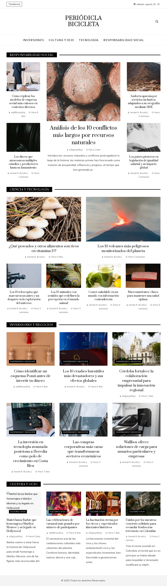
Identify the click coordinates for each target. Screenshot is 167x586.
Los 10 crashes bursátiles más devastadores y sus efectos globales (83, 376)
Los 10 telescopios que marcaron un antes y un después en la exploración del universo (24, 297)
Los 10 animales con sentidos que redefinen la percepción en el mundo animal (63, 297)
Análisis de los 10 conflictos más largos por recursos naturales (83, 135)
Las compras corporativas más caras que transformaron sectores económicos (83, 449)
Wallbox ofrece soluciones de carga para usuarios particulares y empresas (136, 449)
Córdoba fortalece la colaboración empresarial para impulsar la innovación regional (136, 381)
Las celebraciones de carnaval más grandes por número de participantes (63, 523)
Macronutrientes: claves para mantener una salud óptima (143, 295)
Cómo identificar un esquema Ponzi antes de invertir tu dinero (31, 376)
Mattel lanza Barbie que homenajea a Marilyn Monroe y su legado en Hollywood (22, 525)
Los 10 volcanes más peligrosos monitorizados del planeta (123, 248)
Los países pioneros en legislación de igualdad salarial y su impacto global (143, 162)
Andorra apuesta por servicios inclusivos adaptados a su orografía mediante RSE (144, 101)
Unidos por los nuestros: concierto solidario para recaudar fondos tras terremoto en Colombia (141, 525)
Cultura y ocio (18, 511)
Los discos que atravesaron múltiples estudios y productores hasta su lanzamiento (23, 162)
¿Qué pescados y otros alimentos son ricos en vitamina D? (44, 248)
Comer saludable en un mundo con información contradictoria (103, 295)
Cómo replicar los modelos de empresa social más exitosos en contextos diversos (23, 101)
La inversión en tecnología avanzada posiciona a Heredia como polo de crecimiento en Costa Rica (30, 454)
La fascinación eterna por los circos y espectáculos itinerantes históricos (102, 523)
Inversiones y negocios (22, 361)
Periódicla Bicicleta (83, 21)
